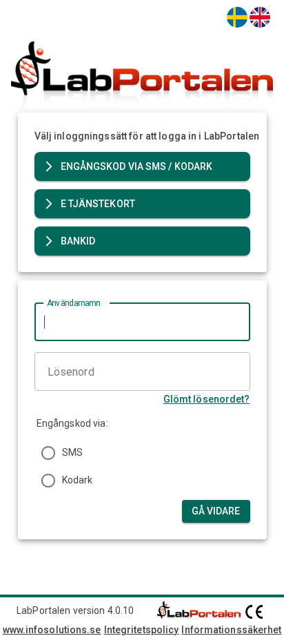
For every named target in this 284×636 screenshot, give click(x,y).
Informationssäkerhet (231, 629)
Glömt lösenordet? (206, 399)
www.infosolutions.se (52, 629)
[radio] (48, 453)
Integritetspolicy (141, 629)
